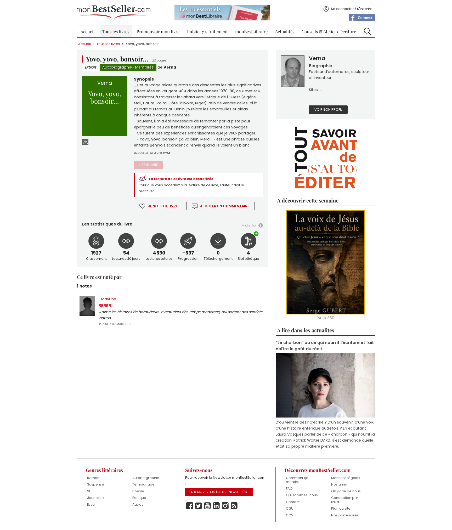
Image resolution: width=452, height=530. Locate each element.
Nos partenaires (345, 515)
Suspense (95, 484)
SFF (89, 491)
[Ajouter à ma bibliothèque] (256, 234)
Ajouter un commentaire (224, 206)
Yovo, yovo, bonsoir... (143, 43)
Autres (137, 504)
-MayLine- (108, 299)
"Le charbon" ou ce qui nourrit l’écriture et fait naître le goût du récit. (325, 346)
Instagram (225, 506)
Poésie (138, 491)
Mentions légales (345, 477)
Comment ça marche (297, 479)
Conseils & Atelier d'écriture (329, 31)
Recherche (367, 31)
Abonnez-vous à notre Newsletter (219, 492)
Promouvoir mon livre (158, 31)
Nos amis (339, 484)
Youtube (207, 506)
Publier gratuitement (207, 31)
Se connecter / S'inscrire (351, 8)
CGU (289, 508)
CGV (289, 515)
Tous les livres (115, 31)
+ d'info (249, 225)
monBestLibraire (251, 31)
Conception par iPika (344, 499)
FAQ (289, 488)
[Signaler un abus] (85, 142)
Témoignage (143, 484)
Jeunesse (95, 497)
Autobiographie (117, 67)
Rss (234, 506)
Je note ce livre (163, 206)
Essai (91, 504)
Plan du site (341, 508)
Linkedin (216, 506)
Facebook (190, 506)
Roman (93, 477)
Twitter (198, 506)
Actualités (284, 31)
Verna (169, 67)
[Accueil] (113, 12)
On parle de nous (346, 491)
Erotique (139, 497)
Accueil (88, 31)
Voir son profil (328, 109)
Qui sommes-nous (302, 495)
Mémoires (144, 67)
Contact (293, 501)
